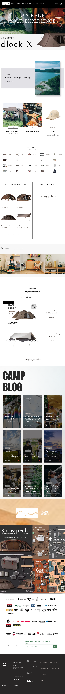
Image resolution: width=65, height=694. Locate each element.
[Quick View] (8, 198)
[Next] (61, 25)
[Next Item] (63, 560)
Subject (35, 668)
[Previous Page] (8, 235)
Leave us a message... (29, 674)
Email (26, 644)
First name (27, 662)
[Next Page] (24, 235)
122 (21, 235)
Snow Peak (7, 414)
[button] (18, 3)
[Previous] (4, 25)
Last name (34, 662)
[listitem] (11, 123)
